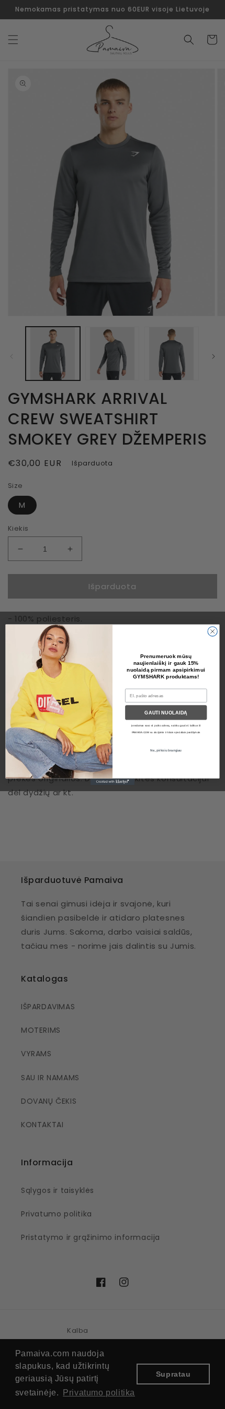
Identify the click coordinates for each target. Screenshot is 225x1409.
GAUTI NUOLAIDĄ (165, 712)
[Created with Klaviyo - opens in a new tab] (112, 781)
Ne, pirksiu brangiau (166, 750)
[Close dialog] (212, 631)
